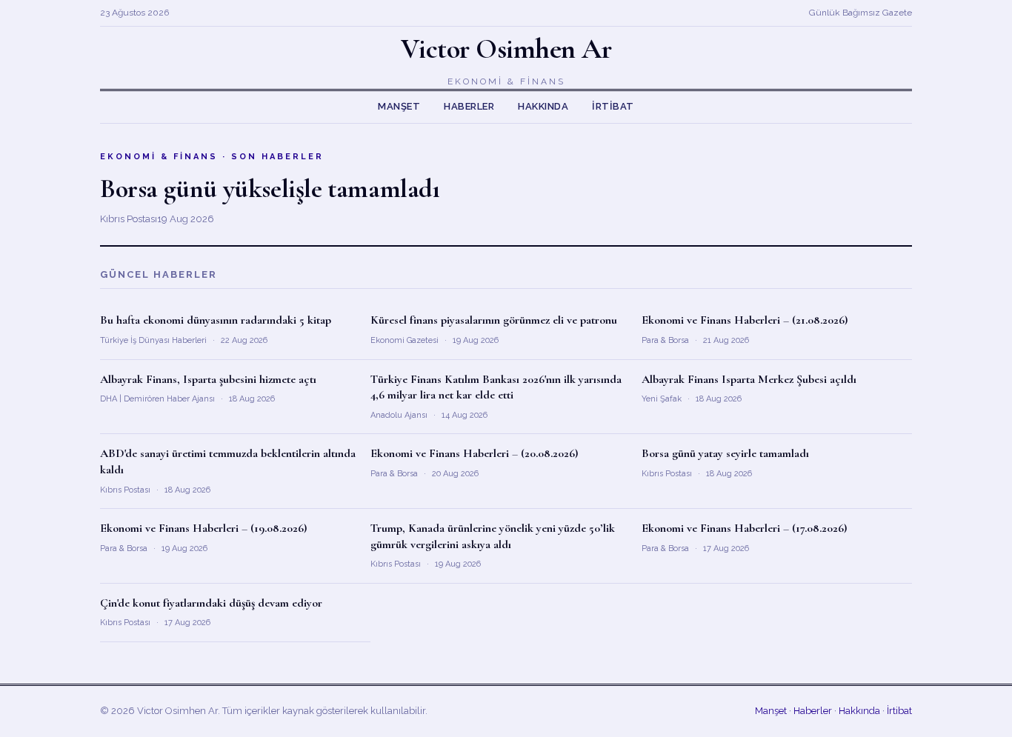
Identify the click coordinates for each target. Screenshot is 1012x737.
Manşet (399, 106)
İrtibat (613, 106)
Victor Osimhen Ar (506, 49)
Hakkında (543, 106)
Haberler (469, 106)
